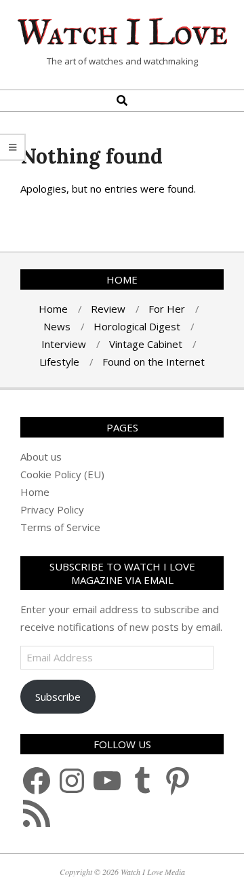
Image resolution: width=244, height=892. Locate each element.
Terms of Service (60, 527)
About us (41, 456)
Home (34, 492)
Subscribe (58, 696)
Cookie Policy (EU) (62, 474)
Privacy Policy (52, 509)
